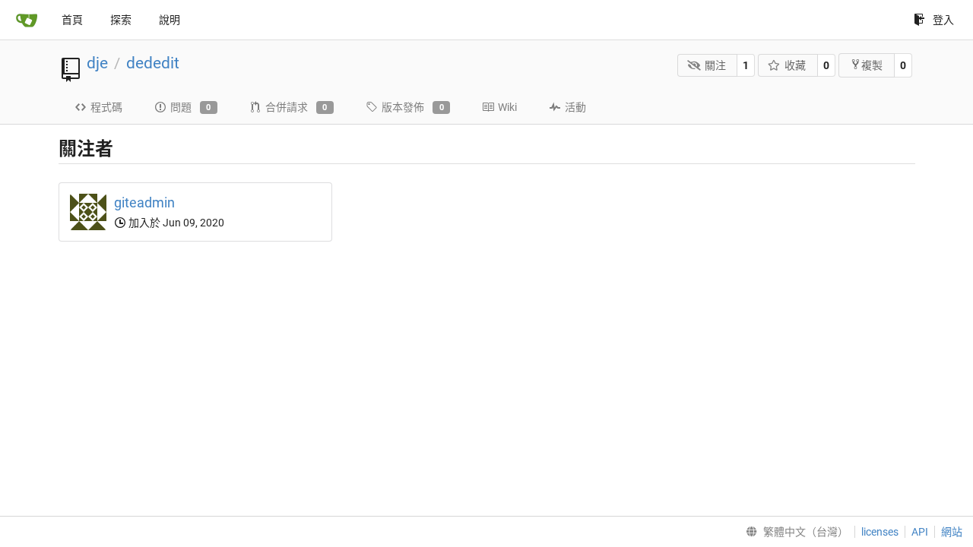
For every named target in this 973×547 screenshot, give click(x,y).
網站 (951, 532)
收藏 (795, 65)
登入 (943, 20)
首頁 (72, 20)
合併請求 (296, 107)
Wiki (507, 107)
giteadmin (144, 202)
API (919, 532)
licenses (880, 532)
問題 (190, 107)
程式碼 (106, 107)
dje (97, 63)
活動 (575, 107)
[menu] (794, 532)
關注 (715, 65)
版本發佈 (413, 107)
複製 (872, 65)
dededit (152, 63)
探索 (121, 20)
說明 (169, 20)
